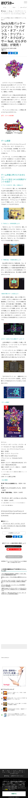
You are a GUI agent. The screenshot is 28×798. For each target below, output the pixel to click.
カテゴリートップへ (15, 557)
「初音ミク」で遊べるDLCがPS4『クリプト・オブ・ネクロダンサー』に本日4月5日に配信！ (13, 593)
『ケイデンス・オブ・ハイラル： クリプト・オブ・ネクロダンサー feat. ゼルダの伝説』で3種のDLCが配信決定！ (14, 581)
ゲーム (10, 11)
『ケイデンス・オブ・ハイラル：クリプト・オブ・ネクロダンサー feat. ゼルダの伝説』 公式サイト (13, 526)
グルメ (4, 7)
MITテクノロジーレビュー (18, 775)
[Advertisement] (14, 609)
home (4, 11)
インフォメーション (14, 773)
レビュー (8, 770)
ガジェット (21, 770)
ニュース (14, 770)
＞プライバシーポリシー (14, 797)
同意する (14, 793)
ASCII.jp (7, 775)
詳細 (6, 789)
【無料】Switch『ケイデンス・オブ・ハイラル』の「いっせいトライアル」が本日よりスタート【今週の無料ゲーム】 (13, 589)
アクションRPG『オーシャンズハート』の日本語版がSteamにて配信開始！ (13, 585)
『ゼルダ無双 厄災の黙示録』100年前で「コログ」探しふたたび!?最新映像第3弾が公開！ (13, 574)
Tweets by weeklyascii (5, 657)
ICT (23, 7)
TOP (3, 770)
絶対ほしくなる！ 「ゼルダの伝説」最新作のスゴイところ (14, 578)
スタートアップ (14, 7)
